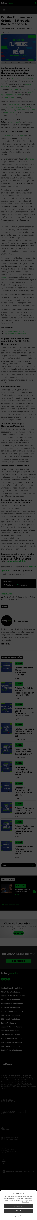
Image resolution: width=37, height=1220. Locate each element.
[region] (18, 1205)
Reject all (18, 1210)
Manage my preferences (18, 1216)
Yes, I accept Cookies (18, 1206)
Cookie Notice (25, 1202)
